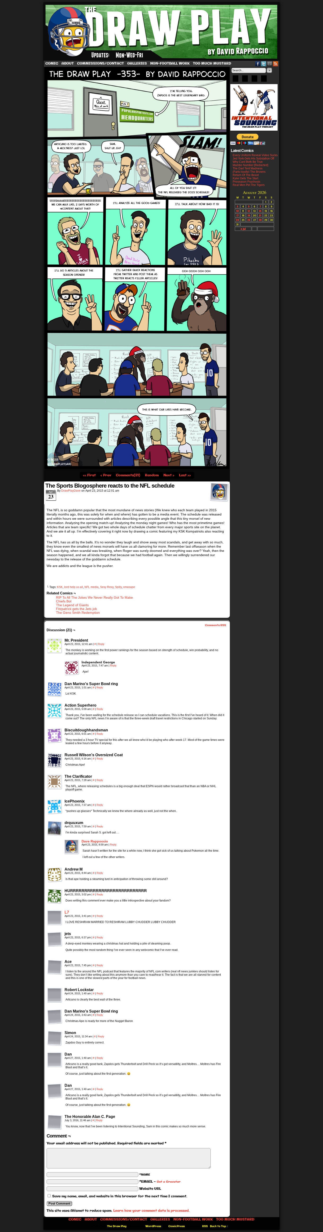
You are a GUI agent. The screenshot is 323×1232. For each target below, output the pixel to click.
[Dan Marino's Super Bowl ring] (54, 689)
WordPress (153, 1226)
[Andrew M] (54, 874)
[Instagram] (264, 80)
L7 (67, 912)
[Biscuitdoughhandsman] (54, 735)
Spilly (118, 587)
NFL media (91, 587)
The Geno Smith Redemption (78, 612)
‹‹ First (89, 475)
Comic (51, 63)
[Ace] (54, 967)
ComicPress (176, 1226)
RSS (276, 64)
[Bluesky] (235, 80)
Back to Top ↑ (219, 1226)
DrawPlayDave (71, 490)
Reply (101, 644)
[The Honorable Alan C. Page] (54, 1122)
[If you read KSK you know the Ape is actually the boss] (137, 468)
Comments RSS (215, 625)
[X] (254, 80)
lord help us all (73, 587)
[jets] (54, 939)
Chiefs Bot (63, 601)
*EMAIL (159, 1181)
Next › (168, 475)
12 (249, 211)
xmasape (129, 587)
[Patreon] (245, 80)
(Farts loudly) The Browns (249, 171)
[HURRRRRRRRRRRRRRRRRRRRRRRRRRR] (54, 896)
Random (152, 475)
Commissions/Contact (100, 63)
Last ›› (185, 475)
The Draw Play (162, 32)
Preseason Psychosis (246, 181)
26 (248, 220)
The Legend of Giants (72, 605)
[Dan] (54, 1059)
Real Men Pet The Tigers (249, 185)
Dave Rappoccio (95, 841)
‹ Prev (105, 475)
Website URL (150, 1188)
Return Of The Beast (246, 175)
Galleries (137, 63)
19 (249, 215)
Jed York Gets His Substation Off (253, 158)
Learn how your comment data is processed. (151, 1210)
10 (237, 211)
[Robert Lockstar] (54, 995)
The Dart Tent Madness (247, 168)
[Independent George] (71, 667)
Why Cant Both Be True (248, 161)
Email (270, 64)
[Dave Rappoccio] (71, 853)
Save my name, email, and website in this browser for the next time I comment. (119, 1196)
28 (260, 220)
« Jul (243, 229)
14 (260, 211)
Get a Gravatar (168, 1182)
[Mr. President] (54, 645)
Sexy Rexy (106, 587)
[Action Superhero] (54, 710)
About (67, 63)
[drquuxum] (54, 828)
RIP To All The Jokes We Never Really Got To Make (94, 597)
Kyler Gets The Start (245, 178)
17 (237, 215)
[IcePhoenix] (54, 806)
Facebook (258, 64)
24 (237, 220)
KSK (60, 587)
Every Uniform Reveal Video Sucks (255, 155)
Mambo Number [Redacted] (250, 165)
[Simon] (54, 1038)
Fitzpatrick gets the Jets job (76, 609)
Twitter (264, 64)
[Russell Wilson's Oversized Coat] (54, 760)
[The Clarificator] (54, 782)
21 (260, 215)
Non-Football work (170, 63)
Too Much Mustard (212, 63)
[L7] (54, 924)
